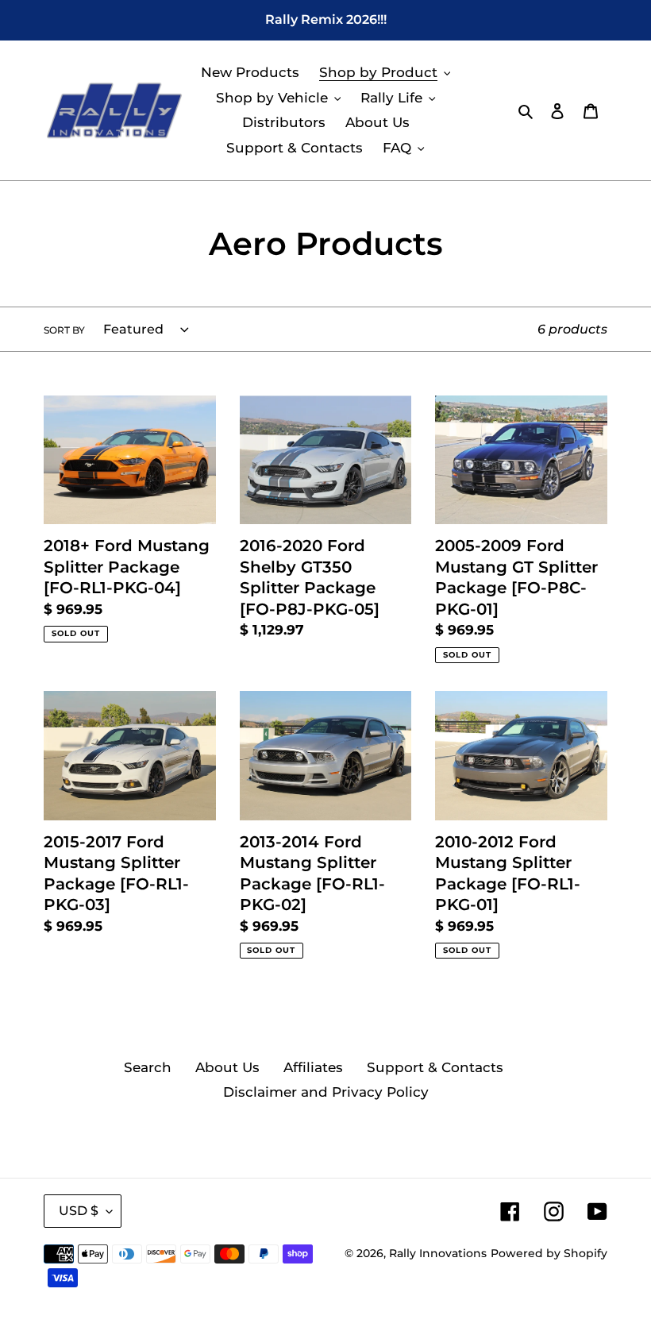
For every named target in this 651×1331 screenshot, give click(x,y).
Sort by (64, 330)
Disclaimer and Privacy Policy (326, 1092)
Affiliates (313, 1067)
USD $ (78, 1210)
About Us (227, 1067)
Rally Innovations (438, 1253)
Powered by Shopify (549, 1253)
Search (147, 1067)
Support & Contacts (435, 1067)
